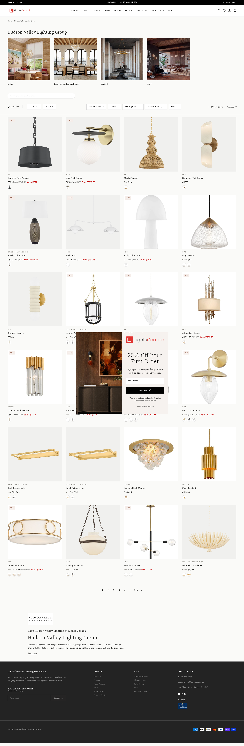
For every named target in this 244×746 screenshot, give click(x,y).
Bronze (68, 575)
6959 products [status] (215, 106)
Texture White (68, 265)
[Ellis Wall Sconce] (93, 144)
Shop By (117, 10)
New (162, 10)
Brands (128, 10)
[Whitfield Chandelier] (209, 532)
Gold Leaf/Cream (14, 575)
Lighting (75, 10)
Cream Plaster (184, 575)
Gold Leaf (9, 420)
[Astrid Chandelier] (151, 532)
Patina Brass (184, 187)
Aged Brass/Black (68, 342)
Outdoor (96, 10)
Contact (97, 680)
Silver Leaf (184, 342)
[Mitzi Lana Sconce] (209, 377)
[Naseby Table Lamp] (35, 222)
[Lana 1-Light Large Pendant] (151, 299)
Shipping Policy (140, 680)
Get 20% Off (145, 390)
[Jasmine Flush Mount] (151, 454)
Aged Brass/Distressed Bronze (14, 497)
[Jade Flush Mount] (35, 532)
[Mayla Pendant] (151, 144)
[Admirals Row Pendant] (35, 144)
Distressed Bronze (9, 265)
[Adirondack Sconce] (209, 299)
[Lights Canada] (20, 10)
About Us (97, 676)
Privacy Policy (99, 691)
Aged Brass (68, 187)
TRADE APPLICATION (15, 2)
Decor (107, 10)
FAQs (136, 687)
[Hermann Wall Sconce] (209, 144)
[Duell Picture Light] (35, 454)
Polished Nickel (189, 265)
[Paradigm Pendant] (93, 532)
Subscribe (58, 698)
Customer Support (141, 676)
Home (10, 21)
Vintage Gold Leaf (189, 575)
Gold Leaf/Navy (19, 575)
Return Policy (139, 684)
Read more (32, 653)
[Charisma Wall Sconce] (35, 377)
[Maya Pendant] (209, 222)
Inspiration (141, 10)
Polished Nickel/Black (72, 342)
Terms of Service (100, 695)
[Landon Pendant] (93, 299)
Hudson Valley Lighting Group (24, 21)
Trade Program (99, 684)
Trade (153, 10)
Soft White (126, 265)
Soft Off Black (9, 187)
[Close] (165, 335)
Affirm (96, 687)
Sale (170, 10)
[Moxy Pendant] (209, 454)
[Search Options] (72, 95)
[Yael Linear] (93, 222)
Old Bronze (131, 420)
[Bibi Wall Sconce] (35, 299)
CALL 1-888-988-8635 (229, 2)
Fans (85, 10)
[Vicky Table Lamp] (151, 222)
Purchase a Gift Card (142, 691)
